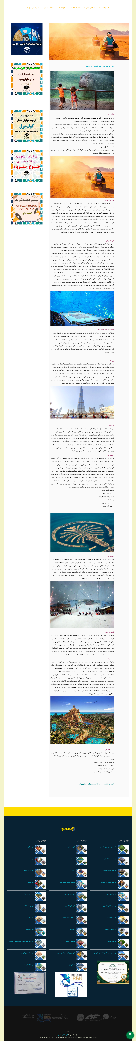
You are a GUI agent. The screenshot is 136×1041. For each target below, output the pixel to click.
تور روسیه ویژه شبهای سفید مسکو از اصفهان (21, 941)
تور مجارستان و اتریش (27, 953)
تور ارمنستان (71, 847)
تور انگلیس (30, 859)
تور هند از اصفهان (70, 941)
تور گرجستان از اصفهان (68, 918)
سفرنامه (63, 7)
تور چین (72, 870)
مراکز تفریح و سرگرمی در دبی (100, 65)
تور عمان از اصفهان (70, 906)
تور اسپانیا (30, 847)
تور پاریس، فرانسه (28, 870)
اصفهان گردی (90, 7)
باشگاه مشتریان (49, 7)
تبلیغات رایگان (34, 7)
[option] (108, 1017)
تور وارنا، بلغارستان (28, 965)
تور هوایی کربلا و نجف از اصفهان (66, 953)
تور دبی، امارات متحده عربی (67, 882)
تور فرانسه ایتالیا (29, 906)
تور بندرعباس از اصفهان (110, 859)
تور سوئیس (30, 882)
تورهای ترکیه (71, 965)
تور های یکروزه (112, 941)
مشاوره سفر (105, 7)
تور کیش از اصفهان (111, 894)
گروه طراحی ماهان (63, 1035)
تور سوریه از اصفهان (69, 894)
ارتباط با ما (76, 7)
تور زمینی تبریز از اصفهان (109, 870)
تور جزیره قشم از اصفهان (109, 906)
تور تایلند (72, 859)
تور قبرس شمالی (29, 929)
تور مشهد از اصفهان (111, 918)
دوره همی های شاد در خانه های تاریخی (105, 953)
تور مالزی (72, 929)
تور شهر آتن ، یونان (28, 894)
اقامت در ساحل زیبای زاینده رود (107, 847)
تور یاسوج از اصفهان (110, 929)
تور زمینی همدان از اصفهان (108, 882)
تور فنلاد (31, 918)
